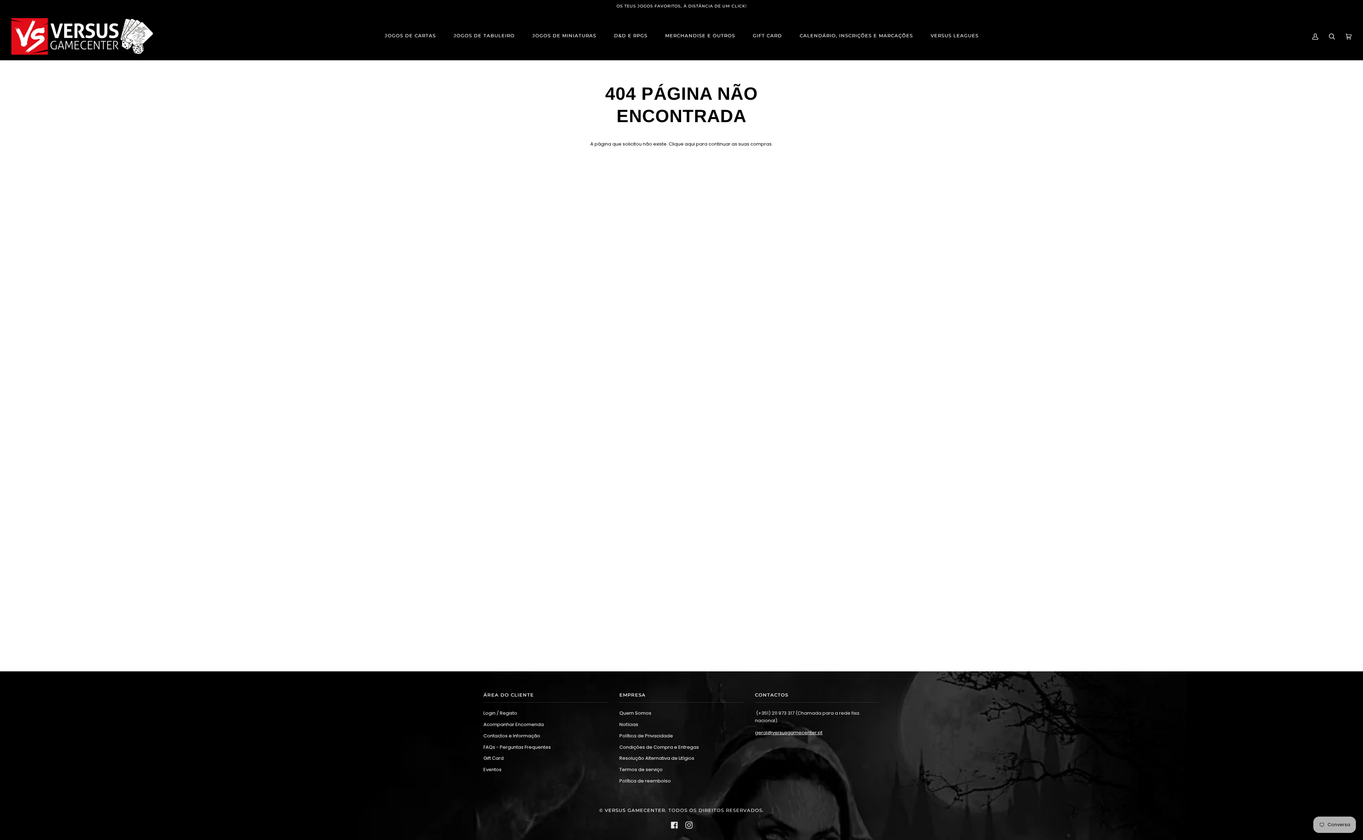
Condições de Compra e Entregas (659, 747)
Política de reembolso (645, 781)
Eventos (492, 769)
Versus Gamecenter (635, 810)
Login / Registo (500, 713)
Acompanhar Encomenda (513, 724)
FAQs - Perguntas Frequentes (517, 747)
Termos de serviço (641, 769)
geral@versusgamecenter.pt (788, 732)
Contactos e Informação (511, 735)
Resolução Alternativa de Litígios (656, 758)
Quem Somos (635, 713)
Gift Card (493, 758)
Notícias (628, 724)
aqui (690, 144)
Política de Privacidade (646, 735)
